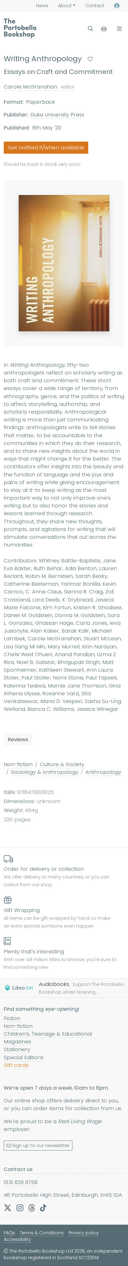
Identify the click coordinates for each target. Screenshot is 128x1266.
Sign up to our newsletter (41, 1145)
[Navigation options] (118, 29)
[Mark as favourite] (90, 59)
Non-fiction (18, 764)
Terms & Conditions (42, 1233)
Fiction (12, 1018)
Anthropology (103, 772)
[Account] (116, 5)
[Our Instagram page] (19, 1208)
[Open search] (90, 29)
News (42, 5)
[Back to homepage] (20, 28)
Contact (94, 5)
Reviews (18, 739)
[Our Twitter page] (7, 1208)
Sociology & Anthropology (44, 772)
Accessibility (17, 1239)
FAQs (9, 1233)
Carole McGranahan (39, 86)
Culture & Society (62, 764)
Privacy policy (84, 1233)
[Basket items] (104, 29)
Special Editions (23, 1057)
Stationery (17, 1049)
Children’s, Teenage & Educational (48, 1033)
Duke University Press (57, 114)
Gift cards (16, 1065)
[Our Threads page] (31, 1208)
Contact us (18, 1169)
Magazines (17, 1041)
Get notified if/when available (46, 147)
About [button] (65, 5)
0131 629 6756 (21, 1182)
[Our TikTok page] (43, 1208)
